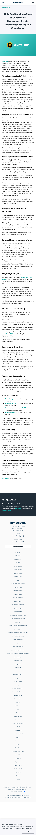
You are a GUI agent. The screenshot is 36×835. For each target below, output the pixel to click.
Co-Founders (18, 741)
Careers (18, 744)
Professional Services (18, 768)
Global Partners (18, 681)
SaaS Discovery (18, 601)
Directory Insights (18, 576)
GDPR (29, 787)
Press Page (18, 748)
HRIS (18, 580)
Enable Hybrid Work (18, 639)
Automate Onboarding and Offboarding (18, 632)
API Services (18, 555)
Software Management (12, 408)
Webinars (18, 706)
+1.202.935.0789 (20, 526)
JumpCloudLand (18, 727)
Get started (5, 478)
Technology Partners (18, 685)
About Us (17, 730)
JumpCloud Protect (11, 403)
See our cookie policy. (27, 828)
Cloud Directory (18, 559)
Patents (9, 789)
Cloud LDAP (18, 562)
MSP (18, 671)
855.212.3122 (6, 510)
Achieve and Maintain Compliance (18, 625)
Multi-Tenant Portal (18, 674)
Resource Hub (18, 699)
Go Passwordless (18, 643)
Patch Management (11, 399)
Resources (17, 695)
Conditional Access (18, 569)
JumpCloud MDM (7, 334)
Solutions (17, 622)
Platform (17, 552)
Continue (28, 831)
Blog (18, 709)
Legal (18, 787)
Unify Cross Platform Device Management (18, 653)
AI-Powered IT (18, 629)
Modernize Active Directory (18, 650)
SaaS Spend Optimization (18, 604)
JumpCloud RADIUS (11, 412)
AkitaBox (5, 61)
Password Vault (18, 587)
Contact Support (18, 765)
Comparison (18, 664)
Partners (17, 667)
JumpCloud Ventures (18, 755)
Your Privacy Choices (16, 791)
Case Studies (6, 7)
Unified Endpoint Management (18, 615)
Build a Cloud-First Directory (18, 636)
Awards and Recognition (18, 751)
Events (18, 702)
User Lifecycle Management (18, 618)
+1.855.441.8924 (18, 528)
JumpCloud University (18, 723)
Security (23, 787)
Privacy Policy (6, 787)
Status (18, 779)
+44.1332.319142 (19, 531)
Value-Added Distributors (18, 688)
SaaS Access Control (18, 597)
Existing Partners (18, 678)
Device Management (18, 573)
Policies (24, 408)
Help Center (18, 772)
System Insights (18, 611)
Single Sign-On (18, 608)
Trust (13, 787)
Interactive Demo (18, 716)
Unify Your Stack (18, 657)
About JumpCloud (18, 734)
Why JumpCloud (18, 660)
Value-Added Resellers (18, 692)
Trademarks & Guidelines (20, 789)
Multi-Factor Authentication (18, 583)
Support (17, 762)
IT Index (18, 713)
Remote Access (18, 594)
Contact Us (18, 758)
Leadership (18, 737)
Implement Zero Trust (18, 646)
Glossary (18, 775)
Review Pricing (18, 546)
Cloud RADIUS (18, 566)
